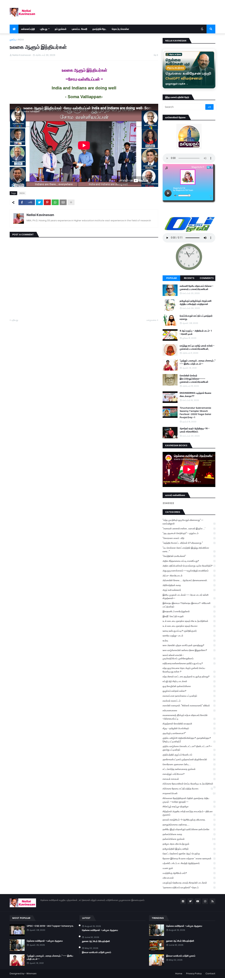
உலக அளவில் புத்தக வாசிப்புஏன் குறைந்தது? (189, 645)
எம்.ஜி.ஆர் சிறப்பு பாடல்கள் (189, 681)
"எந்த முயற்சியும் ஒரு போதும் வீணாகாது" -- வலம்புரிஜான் (189, 521)
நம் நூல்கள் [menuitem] (60, 29)
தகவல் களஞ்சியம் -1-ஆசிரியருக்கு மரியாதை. (189, 819)
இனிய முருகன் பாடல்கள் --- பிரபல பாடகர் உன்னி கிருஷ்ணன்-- (189, 596)
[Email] (63, 202)
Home (178, 973)
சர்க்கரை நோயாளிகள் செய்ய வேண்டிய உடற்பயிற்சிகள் (189, 784)
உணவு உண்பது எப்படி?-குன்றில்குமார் (189, 631)
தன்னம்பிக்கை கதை (189, 834)
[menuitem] (14, 29)
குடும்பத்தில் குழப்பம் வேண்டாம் (189, 754)
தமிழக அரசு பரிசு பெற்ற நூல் (189, 844)
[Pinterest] (47, 202)
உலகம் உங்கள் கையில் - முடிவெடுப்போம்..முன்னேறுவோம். (189, 656)
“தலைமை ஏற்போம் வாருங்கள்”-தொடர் (189, 887)
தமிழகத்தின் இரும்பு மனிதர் (189, 849)
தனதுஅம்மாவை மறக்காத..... (189, 824)
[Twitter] (39, 202)
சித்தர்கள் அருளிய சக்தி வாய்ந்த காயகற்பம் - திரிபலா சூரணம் (189, 813)
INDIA (21, 39)
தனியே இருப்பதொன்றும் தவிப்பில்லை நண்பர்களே (189, 829)
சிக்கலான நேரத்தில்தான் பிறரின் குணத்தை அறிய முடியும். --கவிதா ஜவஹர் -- (189, 800)
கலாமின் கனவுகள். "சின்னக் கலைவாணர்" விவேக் (189, 705)
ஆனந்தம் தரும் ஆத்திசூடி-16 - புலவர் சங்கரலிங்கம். (195, 430)
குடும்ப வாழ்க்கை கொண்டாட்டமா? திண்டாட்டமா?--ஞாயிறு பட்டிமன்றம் (189, 748)
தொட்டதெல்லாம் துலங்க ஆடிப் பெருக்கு (189, 853)
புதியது (14, 320)
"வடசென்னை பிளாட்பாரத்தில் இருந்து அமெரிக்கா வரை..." (189, 549)
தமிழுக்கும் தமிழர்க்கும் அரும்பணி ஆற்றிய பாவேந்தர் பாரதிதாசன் (195, 302)
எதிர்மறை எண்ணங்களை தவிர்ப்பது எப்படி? (189, 663)
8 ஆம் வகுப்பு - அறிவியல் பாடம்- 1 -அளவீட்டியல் (196, 332)
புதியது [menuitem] (43, 29)
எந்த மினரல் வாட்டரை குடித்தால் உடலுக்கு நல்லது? (189, 676)
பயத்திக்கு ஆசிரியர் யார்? (189, 873)
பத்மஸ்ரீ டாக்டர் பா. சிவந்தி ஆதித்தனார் (189, 863)
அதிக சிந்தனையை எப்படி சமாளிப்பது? (189, 561)
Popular (171, 278)
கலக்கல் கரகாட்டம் (189, 700)
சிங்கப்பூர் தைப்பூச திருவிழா (189, 806)
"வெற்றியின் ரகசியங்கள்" (189, 556)
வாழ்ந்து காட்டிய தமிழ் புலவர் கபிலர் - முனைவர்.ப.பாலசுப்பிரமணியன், (197, 347)
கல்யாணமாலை (189, 710)
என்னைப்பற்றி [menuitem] (28, 29)
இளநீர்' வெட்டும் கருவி (189, 616)
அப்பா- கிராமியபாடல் (189, 575)
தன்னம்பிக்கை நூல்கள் (189, 839)
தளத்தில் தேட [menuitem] (99, 29)
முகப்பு (13, 39)
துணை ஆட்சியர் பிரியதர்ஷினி (96, 941)
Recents (189, 278)
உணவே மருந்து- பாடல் (189, 635)
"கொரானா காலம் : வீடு (189, 538)
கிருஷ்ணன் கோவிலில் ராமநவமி (189, 723)
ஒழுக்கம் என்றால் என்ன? (189, 691)
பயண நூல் (189, 868)
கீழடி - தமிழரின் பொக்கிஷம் (189, 728)
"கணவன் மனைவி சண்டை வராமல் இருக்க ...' (189, 528)
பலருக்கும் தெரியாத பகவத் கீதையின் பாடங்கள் (189, 882)
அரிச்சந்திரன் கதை (189, 585)
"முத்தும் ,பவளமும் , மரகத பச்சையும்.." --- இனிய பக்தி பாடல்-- (197, 362)
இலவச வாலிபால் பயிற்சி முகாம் (96, 952)
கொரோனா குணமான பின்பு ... (189, 764)
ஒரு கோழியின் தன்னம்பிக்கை (189, 686)
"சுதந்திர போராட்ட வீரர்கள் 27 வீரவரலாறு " (189, 543)
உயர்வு (189, 640)
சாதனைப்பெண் (189, 793)
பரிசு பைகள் (189, 877)
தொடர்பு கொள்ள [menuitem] (120, 29)
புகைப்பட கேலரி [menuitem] (79, 29)
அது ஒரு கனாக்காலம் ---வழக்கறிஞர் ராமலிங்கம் (189, 570)
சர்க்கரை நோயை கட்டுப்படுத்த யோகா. (188, 788)
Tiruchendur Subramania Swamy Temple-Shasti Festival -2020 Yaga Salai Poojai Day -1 (195, 412)
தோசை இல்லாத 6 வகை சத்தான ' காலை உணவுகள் (189, 858)
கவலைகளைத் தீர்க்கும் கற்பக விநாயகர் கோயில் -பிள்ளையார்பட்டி (189, 717)
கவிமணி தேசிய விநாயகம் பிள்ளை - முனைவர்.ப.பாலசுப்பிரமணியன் (196, 287)
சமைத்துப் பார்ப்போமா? (189, 774)
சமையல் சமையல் (189, 779)
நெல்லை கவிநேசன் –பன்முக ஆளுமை (45, 941)
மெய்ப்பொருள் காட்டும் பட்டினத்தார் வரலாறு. (196, 317)
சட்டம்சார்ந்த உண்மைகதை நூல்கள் (189, 769)
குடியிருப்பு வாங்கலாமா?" (189, 733)
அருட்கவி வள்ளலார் (189, 590)
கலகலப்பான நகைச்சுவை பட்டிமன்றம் (189, 696)
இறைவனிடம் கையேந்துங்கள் (189, 611)
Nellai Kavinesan (40, 215)
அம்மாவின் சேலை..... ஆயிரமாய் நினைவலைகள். (189, 580)
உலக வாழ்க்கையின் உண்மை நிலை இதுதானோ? (189, 650)
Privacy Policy (194, 973)
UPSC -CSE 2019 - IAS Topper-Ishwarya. (50, 926)
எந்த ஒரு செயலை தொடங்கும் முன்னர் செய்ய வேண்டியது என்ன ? (189, 669)
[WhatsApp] (55, 202)
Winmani (31, 973)
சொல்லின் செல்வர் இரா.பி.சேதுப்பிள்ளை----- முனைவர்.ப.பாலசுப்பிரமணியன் (194, 379)
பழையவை (151, 320)
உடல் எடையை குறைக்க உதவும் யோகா (189, 626)
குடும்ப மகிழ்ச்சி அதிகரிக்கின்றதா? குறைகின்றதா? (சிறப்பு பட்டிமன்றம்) (189, 739)
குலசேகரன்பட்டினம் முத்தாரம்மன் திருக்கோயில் (189, 759)
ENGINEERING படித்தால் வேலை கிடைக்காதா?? (195, 394)
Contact (210, 973)
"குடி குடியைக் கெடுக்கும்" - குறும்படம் (189, 533)
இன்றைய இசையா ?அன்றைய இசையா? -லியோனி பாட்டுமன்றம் (189, 604)
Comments (207, 278)
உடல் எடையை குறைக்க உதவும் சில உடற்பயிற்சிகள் (189, 621)
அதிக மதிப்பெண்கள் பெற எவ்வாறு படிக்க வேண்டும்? (189, 565)
